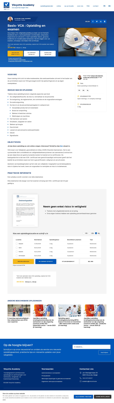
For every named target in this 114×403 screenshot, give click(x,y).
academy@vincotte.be (89, 381)
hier (61, 146)
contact (95, 6)
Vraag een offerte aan (14, 61)
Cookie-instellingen (103, 396)
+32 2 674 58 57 (87, 378)
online (59, 6)
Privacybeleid (46, 375)
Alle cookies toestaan (83, 396)
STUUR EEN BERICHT (68, 261)
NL (88, 90)
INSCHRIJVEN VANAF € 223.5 (15, 53)
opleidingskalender (46, 6)
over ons (80, 6)
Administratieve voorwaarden (51, 373)
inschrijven (104, 352)
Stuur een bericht (97, 75)
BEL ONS (90, 261)
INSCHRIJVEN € (23, 261)
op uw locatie (69, 6)
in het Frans (22, 59)
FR (104, 6)
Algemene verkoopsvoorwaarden (52, 381)
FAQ (88, 6)
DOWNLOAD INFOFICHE (47, 53)
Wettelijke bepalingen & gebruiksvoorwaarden (56, 378)
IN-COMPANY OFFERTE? (32, 53)
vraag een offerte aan (90, 77)
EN (109, 6)
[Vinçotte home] (7, 6)
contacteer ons (27, 61)
